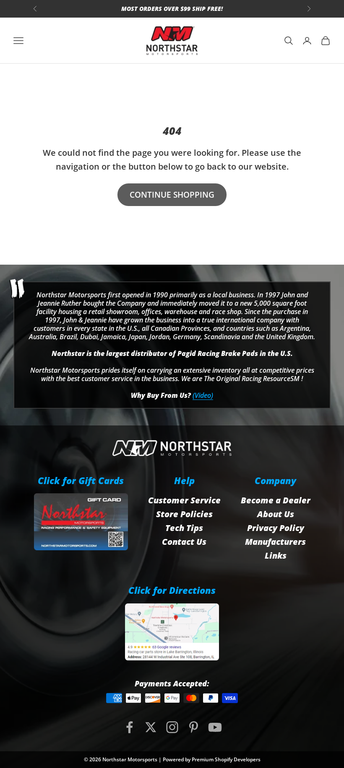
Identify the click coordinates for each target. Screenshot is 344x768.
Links (276, 555)
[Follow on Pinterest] (193, 727)
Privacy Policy (275, 527)
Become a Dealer (275, 500)
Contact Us (184, 541)
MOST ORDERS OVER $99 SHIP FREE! (172, 9)
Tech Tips (184, 527)
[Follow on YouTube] (215, 727)
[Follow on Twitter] (150, 727)
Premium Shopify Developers (226, 759)
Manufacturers (275, 541)
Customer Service (184, 500)
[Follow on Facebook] (129, 727)
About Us (275, 514)
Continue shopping (172, 194)
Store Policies (184, 514)
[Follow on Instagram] (172, 727)
